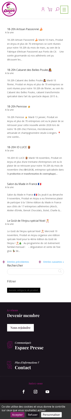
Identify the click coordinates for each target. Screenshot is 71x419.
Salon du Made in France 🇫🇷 (24, 184)
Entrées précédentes (18, 261)
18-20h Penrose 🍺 (19, 106)
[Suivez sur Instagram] (35, 391)
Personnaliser (51, 415)
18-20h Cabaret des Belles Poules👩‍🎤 (29, 70)
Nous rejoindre (20, 328)
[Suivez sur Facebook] (23, 391)
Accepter (17, 415)
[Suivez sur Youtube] (47, 391)
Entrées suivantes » (53, 261)
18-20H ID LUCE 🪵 (19, 147)
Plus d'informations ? (27, 362)
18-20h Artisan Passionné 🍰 (25, 29)
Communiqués (23, 342)
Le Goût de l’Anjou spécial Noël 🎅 (28, 220)
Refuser (33, 415)
